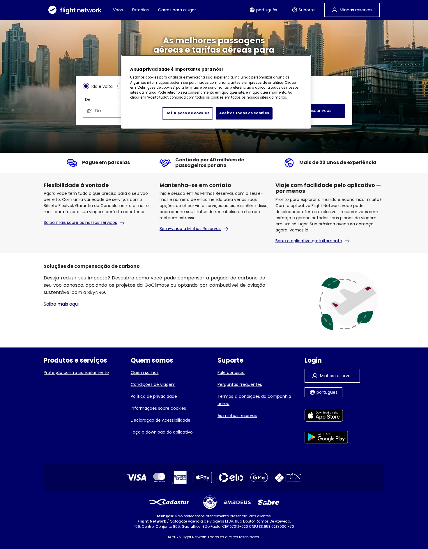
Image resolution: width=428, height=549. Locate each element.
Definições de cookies (187, 113)
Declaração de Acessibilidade (160, 420)
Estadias (140, 10)
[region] (216, 92)
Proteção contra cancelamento (76, 372)
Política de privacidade (154, 396)
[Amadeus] (237, 502)
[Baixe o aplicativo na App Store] (326, 416)
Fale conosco (231, 372)
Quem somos (145, 372)
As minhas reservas (237, 415)
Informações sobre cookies (158, 408)
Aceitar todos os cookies (244, 113)
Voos (118, 10)
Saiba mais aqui (61, 304)
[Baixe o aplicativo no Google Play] (326, 438)
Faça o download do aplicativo (162, 432)
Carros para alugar (177, 10)
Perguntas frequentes (239, 384)
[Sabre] (268, 502)
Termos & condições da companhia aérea (254, 400)
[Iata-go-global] (210, 502)
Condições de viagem (153, 384)
